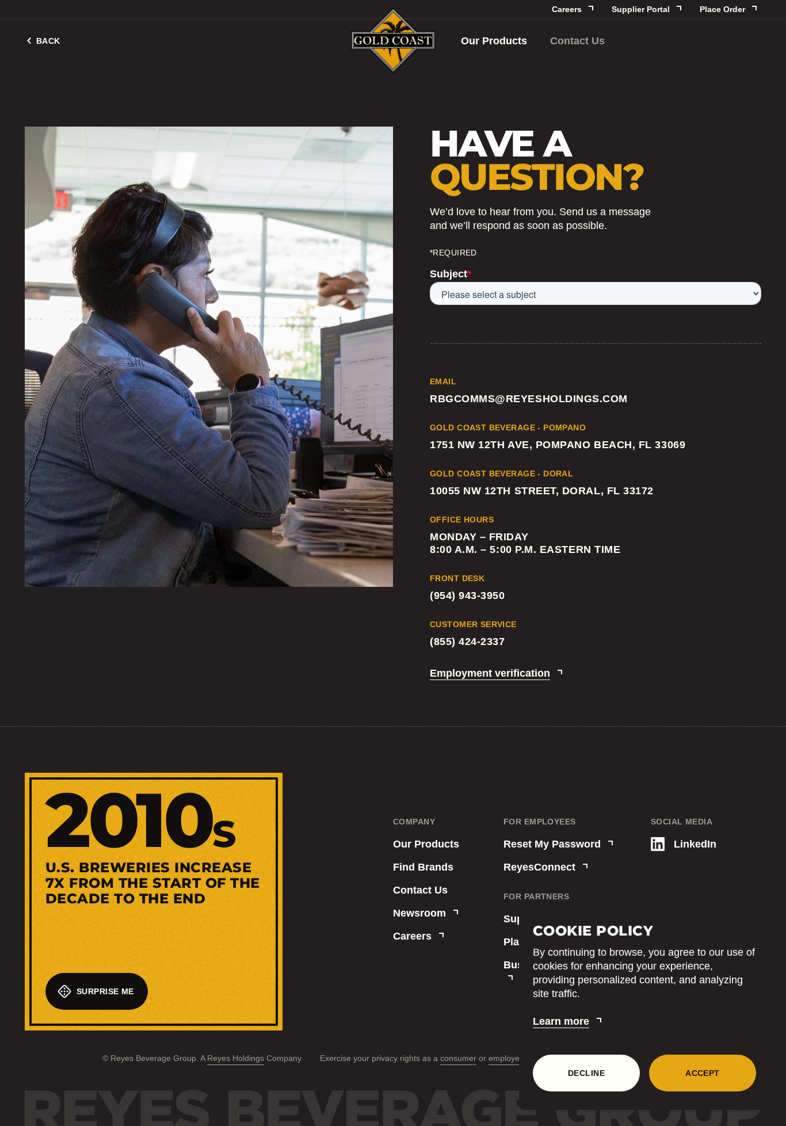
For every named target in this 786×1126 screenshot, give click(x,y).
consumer (458, 1058)
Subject (450, 274)
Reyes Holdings (235, 1058)
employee (506, 1058)
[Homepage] (393, 41)
